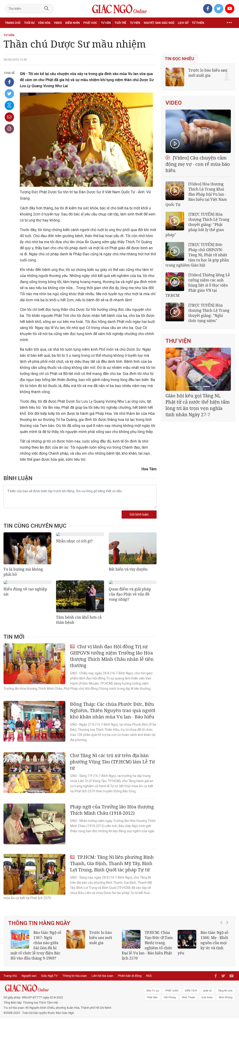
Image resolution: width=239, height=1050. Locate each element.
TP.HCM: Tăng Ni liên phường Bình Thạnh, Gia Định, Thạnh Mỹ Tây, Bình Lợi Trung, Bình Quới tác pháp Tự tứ (112, 863)
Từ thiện (198, 22)
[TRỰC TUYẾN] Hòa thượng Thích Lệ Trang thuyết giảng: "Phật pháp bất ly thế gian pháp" (197, 224)
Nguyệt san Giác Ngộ (159, 22)
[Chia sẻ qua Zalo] (9, 105)
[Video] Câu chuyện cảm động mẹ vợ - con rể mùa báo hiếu (197, 164)
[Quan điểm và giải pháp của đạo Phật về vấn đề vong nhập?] (133, 582)
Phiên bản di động (129, 975)
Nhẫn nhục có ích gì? (74, 541)
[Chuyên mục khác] (229, 22)
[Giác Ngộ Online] (73, 988)
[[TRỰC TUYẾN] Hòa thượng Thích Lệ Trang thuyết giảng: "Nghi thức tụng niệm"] (174, 312)
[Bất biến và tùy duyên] (133, 548)
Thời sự (29, 22)
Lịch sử (183, 22)
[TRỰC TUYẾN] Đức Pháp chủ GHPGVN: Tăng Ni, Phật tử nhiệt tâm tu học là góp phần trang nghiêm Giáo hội (197, 255)
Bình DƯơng (225, 997)
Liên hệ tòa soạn (102, 975)
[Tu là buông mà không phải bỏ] (27, 548)
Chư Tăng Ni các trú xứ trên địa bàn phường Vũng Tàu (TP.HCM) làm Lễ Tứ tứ (112, 761)
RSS (149, 975)
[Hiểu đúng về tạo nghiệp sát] (27, 582)
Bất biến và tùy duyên (128, 569)
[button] (222, 943)
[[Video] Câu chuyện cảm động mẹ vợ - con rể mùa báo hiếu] (198, 131)
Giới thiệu (207, 997)
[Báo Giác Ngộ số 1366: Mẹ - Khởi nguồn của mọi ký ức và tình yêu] (187, 939)
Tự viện (135, 22)
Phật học (90, 22)
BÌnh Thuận (188, 997)
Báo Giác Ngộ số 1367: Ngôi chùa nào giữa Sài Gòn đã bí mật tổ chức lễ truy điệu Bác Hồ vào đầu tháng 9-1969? (36, 945)
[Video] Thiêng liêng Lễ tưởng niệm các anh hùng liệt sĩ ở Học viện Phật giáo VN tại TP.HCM (197, 285)
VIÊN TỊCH (191, 990)
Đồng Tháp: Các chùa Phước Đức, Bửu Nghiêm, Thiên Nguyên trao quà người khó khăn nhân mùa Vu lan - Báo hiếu (112, 710)
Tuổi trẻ (120, 22)
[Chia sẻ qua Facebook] (9, 82)
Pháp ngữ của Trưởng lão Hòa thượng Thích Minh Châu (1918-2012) (112, 810)
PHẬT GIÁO (172, 990)
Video (58, 22)
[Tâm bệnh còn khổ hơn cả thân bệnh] (80, 596)
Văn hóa (44, 22)
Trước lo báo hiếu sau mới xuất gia (207, 73)
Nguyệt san (28, 975)
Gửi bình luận (139, 514)
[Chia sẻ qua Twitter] (9, 93)
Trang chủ (13, 22)
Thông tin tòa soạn (74, 975)
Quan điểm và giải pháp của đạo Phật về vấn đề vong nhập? (130, 594)
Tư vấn (106, 22)
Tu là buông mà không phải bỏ (23, 572)
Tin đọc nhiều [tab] (179, 58)
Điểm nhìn (72, 22)
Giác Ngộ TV (49, 975)
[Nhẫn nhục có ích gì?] (80, 534)
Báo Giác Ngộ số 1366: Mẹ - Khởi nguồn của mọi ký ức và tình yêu (203, 943)
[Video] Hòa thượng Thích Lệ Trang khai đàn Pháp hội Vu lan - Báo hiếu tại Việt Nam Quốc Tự (196, 194)
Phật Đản (152, 997)
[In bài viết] (9, 128)
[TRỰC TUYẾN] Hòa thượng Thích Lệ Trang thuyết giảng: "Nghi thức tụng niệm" (208, 313)
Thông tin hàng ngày (39, 923)
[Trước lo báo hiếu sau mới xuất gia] (75, 939)
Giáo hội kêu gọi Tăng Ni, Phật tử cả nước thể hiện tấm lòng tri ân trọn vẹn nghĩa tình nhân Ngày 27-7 (197, 405)
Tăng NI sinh (225, 990)
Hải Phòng (170, 997)
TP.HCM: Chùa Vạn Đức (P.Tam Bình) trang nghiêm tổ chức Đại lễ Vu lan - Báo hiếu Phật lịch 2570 (147, 945)
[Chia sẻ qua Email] (9, 117)
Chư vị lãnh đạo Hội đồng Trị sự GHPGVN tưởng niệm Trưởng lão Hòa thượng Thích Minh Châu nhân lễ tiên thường (112, 656)
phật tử (207, 990)
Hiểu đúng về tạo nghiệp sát (25, 591)
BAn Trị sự (153, 990)
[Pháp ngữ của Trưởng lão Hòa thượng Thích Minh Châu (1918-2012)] (34, 824)
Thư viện (178, 340)
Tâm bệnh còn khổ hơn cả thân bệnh (79, 620)
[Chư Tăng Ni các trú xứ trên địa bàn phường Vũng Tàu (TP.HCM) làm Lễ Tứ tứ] (34, 772)
